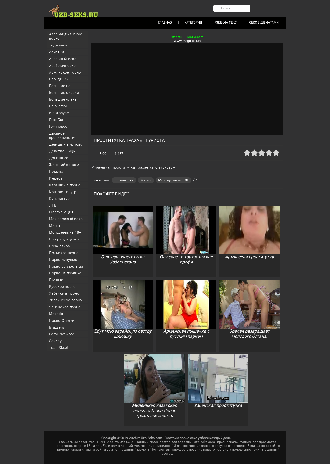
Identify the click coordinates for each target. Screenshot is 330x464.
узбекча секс (225, 22)
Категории (193, 22)
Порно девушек (63, 259)
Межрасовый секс (66, 219)
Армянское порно (65, 72)
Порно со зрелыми (66, 266)
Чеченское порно (64, 307)
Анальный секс (63, 59)
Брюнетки (58, 106)
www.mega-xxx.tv (187, 41)
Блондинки (59, 79)
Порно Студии (61, 320)
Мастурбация (61, 212)
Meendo (56, 314)
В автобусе (59, 113)
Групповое (58, 126)
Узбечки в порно (64, 293)
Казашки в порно (64, 185)
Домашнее (58, 158)
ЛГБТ (54, 205)
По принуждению (64, 239)
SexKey (55, 341)
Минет (55, 226)
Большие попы (62, 86)
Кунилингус (59, 198)
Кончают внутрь (64, 192)
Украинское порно (65, 300)
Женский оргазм (64, 165)
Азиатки (56, 52)
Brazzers (56, 327)
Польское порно (64, 253)
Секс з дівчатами (264, 22)
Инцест (56, 178)
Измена (56, 171)
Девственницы (62, 151)
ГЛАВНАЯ (165, 22)
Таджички (58, 45)
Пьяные (56, 280)
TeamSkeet (59, 347)
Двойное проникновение (63, 135)
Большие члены (63, 99)
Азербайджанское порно (65, 36)
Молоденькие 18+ (65, 232)
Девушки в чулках (65, 144)
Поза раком (60, 246)
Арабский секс (62, 65)
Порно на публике (65, 273)
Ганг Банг (57, 120)
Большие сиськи (64, 92)
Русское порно (62, 286)
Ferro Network (61, 334)
